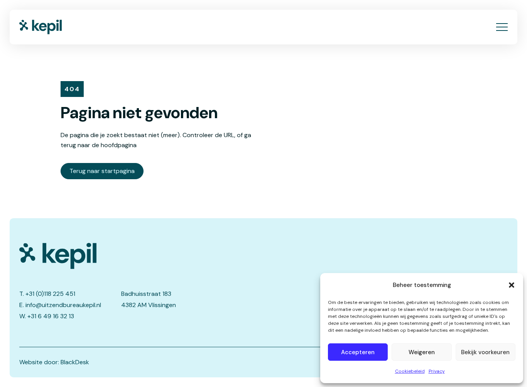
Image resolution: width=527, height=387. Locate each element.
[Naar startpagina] (40, 27)
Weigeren (422, 352)
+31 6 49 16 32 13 (50, 316)
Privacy (437, 371)
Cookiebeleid (410, 371)
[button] (511, 285)
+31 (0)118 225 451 (50, 294)
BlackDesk (75, 362)
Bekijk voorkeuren (485, 352)
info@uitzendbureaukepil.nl (63, 305)
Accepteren (358, 352)
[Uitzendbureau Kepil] (119, 256)
